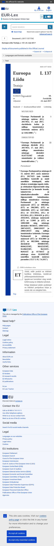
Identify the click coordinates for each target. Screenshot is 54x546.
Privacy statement (9, 348)
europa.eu (18, 401)
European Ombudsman (11, 482)
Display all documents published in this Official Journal (23, 49)
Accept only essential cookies (22, 540)
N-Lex (5, 386)
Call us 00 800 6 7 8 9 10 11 (12, 410)
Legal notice (7, 340)
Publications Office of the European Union (17, 493)
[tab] (27, 55)
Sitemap (5, 331)
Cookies (5, 444)
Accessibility (7, 345)
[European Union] (8, 397)
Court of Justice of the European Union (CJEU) (19, 464)
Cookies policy (8, 342)
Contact (5, 328)
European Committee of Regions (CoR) (16, 477)
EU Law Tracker (8, 389)
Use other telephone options (12, 413)
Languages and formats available (18, 55)
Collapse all (48, 51)
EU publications (8, 381)
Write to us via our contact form (14, 416)
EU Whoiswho (7, 379)
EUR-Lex (9, 15)
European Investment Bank (12, 479)
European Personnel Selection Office (15, 490)
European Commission (10, 461)
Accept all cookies (17, 533)
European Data (8, 371)
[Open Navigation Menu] (4, 26)
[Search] (50, 27)
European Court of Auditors (12, 469)
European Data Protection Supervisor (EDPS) (18, 485)
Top (14, 294)
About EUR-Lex (8, 357)
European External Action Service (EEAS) (17, 471)
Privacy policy (7, 439)
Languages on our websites (12, 436)
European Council (9, 456)
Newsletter (6, 359)
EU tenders (6, 373)
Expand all (37, 51)
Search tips (17, 32)
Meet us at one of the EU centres (14, 418)
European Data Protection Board (14, 487)
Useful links (7, 362)
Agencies (6, 495)
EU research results (9, 376)
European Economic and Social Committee (18, 474)
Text (7, 61)
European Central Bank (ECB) (13, 466)
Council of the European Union (13, 458)
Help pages (7, 325)
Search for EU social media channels (16, 427)
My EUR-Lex (39, 10)
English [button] (48, 10)
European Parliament (10, 453)
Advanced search (46, 34)
